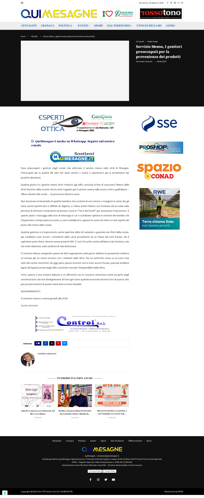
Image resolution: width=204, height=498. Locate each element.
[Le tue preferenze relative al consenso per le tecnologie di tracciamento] (4, 493)
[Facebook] (168, 3)
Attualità (29, 25)
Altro (170, 25)
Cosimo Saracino (145, 61)
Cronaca (47, 25)
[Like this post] (39, 343)
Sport (98, 25)
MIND (180, 491)
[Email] (182, 3)
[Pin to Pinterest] (58, 343)
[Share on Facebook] (45, 343)
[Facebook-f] (90, 479)
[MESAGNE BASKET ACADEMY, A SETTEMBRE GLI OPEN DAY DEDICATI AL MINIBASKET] (112, 395)
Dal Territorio (119, 25)
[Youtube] (178, 3)
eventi (83, 25)
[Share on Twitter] (52, 343)
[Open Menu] (22, 3)
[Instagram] (175, 3)
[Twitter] (171, 3)
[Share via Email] (64, 343)
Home (23, 36)
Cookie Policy (110, 471)
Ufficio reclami (149, 25)
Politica (65, 25)
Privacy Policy (95, 471)
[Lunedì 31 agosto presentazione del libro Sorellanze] (38, 395)
